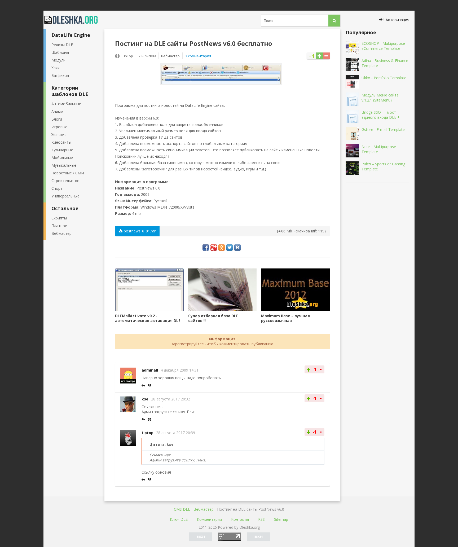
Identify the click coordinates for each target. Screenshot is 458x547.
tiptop (147, 432)
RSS (261, 519)
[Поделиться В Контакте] (237, 247)
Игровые (59, 126)
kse (145, 399)
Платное (59, 225)
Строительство (65, 180)
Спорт (57, 188)
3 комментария (198, 56)
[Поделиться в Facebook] (205, 247)
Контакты (240, 519)
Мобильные (62, 157)
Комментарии (209, 519)
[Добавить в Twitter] (229, 247)
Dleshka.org (73, 20)
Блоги (56, 119)
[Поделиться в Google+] (213, 247)
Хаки (55, 67)
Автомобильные (66, 103)
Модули (58, 60)
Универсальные (65, 195)
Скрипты (59, 217)
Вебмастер (61, 233)
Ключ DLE (179, 519)
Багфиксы (60, 75)
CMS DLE (182, 509)
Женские (59, 134)
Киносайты (61, 142)
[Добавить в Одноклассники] (221, 247)
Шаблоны (60, 52)
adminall (150, 370)
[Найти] (334, 21)
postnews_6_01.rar (140, 230)
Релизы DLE (62, 44)
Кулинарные (62, 149)
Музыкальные (63, 165)
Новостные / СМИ (67, 172)
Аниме (57, 111)
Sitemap (281, 519)
